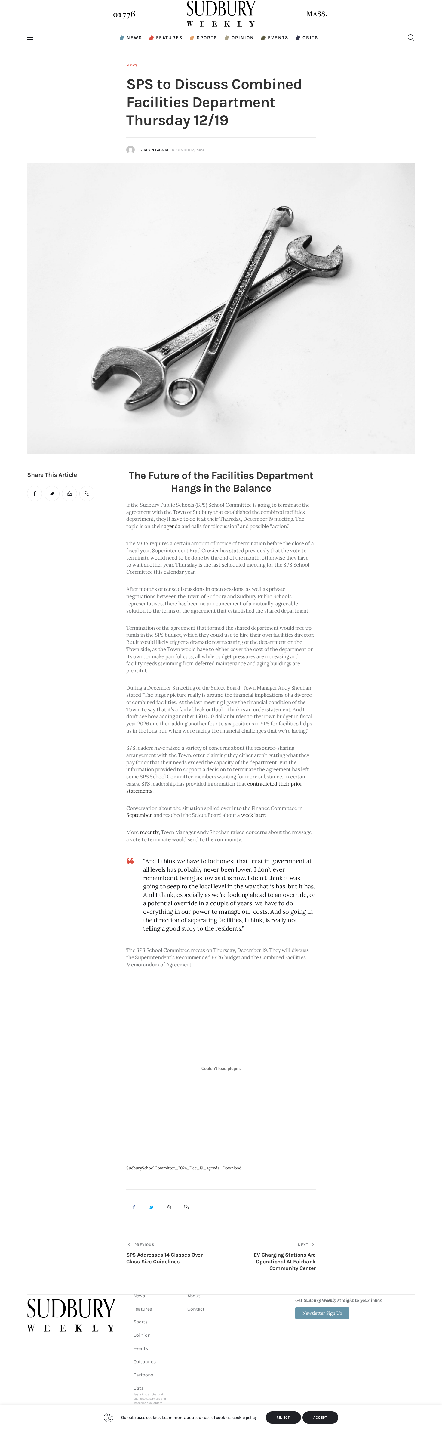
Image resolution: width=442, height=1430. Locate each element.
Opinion (142, 1335)
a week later (251, 815)
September (138, 815)
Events (141, 1348)
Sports (141, 1322)
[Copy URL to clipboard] (86, 493)
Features (143, 1309)
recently (149, 832)
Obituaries (145, 1361)
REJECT (283, 1417)
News (132, 65)
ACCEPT (320, 1417)
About (193, 1296)
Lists (150, 1399)
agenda (172, 526)
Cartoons (143, 1375)
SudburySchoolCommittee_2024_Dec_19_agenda (172, 1168)
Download (232, 1168)
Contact (195, 1309)
